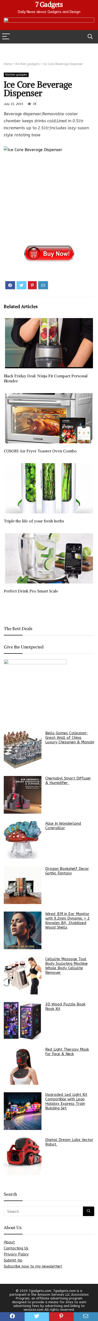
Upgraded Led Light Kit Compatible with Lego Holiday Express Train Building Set (66, 1101)
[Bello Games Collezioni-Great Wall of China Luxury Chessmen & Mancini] (22, 749)
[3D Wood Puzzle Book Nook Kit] (22, 1021)
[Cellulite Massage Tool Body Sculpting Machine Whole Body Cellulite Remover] (22, 975)
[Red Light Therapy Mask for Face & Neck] (22, 1066)
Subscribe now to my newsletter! (33, 1266)
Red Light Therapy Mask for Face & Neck (67, 1051)
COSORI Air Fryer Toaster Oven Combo (40, 450)
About (9, 1242)
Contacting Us (16, 1248)
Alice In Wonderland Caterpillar (63, 825)
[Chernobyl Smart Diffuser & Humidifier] (22, 795)
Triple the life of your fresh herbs (34, 520)
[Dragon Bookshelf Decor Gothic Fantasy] (22, 885)
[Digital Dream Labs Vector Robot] (22, 1156)
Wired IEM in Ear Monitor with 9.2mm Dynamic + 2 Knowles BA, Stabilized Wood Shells (67, 921)
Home (8, 64)
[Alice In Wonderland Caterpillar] (22, 840)
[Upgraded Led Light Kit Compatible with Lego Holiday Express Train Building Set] (22, 1111)
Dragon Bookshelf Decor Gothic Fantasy (67, 870)
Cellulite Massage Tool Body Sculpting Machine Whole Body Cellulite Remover (66, 966)
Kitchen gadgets (27, 64)
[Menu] (6, 36)
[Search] (90, 36)
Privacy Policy (16, 1254)
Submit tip (13, 1260)
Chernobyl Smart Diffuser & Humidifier (68, 780)
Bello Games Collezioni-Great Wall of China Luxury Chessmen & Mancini (69, 737)
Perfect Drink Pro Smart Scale (31, 590)
